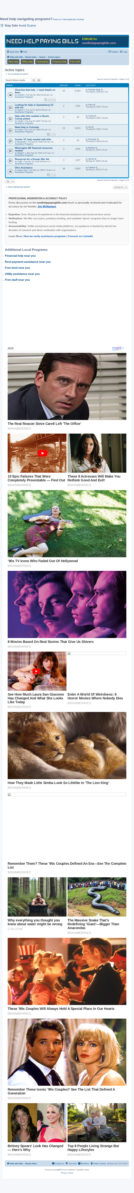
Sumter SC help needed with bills (33, 139)
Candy (20, 121)
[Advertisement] (63, 10)
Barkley (91, 148)
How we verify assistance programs (45, 236)
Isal (89, 127)
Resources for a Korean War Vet (32, 159)
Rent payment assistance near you (28, 261)
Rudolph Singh (94, 90)
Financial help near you (20, 255)
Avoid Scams (27, 25)
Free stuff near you (17, 279)
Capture (91, 167)
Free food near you (17, 267)
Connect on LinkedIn (80, 236)
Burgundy (21, 142)
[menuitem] (23, 52)
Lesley (20, 130)
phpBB (58, 1170)
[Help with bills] (67, 41)
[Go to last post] (102, 90)
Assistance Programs (24, 97)
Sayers (20, 110)
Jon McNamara (47, 206)
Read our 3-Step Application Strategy (68, 19)
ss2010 (20, 95)
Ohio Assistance (23, 167)
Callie (19, 161)
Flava (90, 105)
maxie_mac (22, 170)
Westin (91, 159)
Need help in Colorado (27, 127)
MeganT (20, 153)
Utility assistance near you (22, 273)
